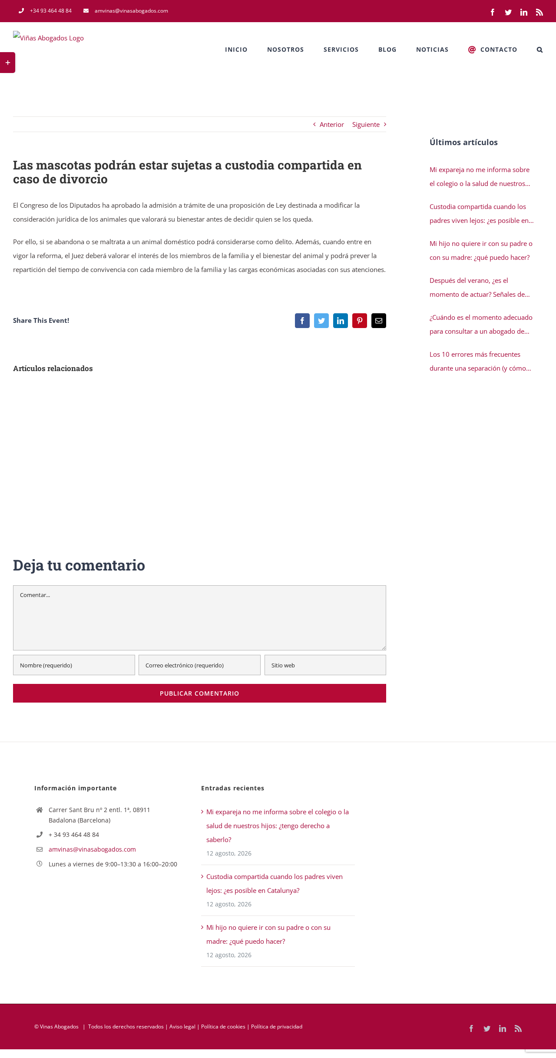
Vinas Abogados (59, 1026)
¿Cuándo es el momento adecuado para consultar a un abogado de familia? (481, 325)
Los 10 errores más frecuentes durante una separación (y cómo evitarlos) (478, 362)
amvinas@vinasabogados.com (92, 849)
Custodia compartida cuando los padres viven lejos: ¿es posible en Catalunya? (479, 214)
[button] (540, 49)
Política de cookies (223, 1026)
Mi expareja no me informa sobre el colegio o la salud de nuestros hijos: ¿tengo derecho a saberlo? (480, 177)
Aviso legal (182, 1026)
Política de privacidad (276, 1026)
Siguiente (366, 124)
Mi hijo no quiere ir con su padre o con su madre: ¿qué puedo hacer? (481, 250)
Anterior (332, 124)
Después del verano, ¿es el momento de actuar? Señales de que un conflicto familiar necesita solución (479, 288)
